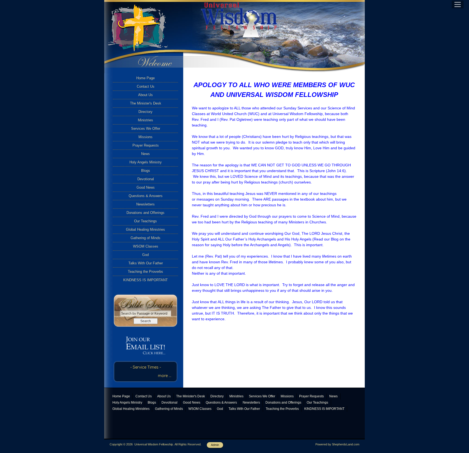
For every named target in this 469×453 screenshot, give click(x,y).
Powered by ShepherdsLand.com (337, 444)
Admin (215, 444)
